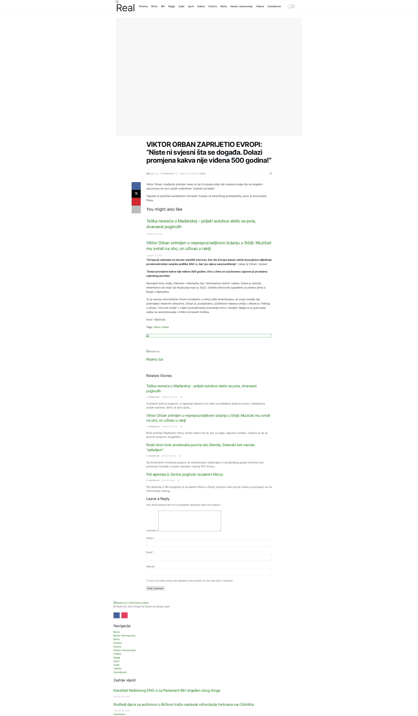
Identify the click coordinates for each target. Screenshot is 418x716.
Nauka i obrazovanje (241, 6)
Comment (152, 530)
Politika (117, 653)
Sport (191, 6)
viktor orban (161, 327)
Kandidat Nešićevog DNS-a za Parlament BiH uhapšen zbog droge (166, 690)
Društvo (213, 6)
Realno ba (168, 173)
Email (150, 552)
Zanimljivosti (274, 6)
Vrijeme (260, 6)
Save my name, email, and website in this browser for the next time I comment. (191, 580)
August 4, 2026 (168, 456)
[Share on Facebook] (136, 186)
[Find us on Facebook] (116, 615)
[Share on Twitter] (136, 194)
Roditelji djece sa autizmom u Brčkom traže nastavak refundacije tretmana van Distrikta (183, 704)
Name (150, 538)
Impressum (119, 714)
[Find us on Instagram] (124, 615)
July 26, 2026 (167, 480)
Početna (143, 6)
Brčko (154, 6)
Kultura (201, 6)
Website (150, 566)
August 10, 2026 (154, 255)
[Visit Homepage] (125, 6)
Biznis (224, 6)
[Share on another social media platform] (136, 209)
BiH (163, 6)
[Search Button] (301, 6)
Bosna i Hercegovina (124, 635)
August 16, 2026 (154, 234)
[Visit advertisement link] (209, 342)
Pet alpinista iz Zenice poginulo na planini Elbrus (184, 474)
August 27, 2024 (187, 173)
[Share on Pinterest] (136, 202)
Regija (171, 6)
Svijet (181, 6)
